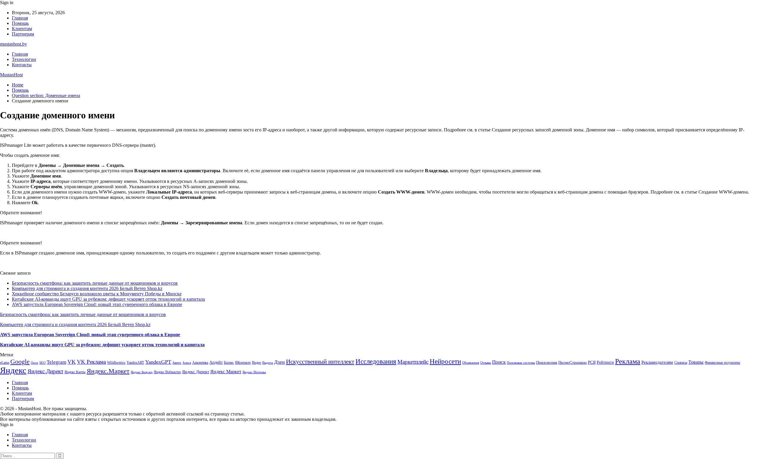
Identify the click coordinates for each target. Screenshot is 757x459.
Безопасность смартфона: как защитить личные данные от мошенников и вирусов (95, 283)
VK (71, 362)
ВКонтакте (243, 362)
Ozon (34, 362)
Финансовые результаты (722, 362)
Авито (176, 362)
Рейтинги (605, 362)
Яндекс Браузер (142, 372)
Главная (20, 17)
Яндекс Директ (195, 372)
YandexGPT (158, 362)
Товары (695, 362)
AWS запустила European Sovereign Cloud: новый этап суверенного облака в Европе (97, 304)
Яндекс (13, 370)
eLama (4, 362)
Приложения (546, 362)
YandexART (135, 362)
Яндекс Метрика (254, 372)
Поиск (499, 362)
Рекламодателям (657, 362)
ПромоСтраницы (572, 362)
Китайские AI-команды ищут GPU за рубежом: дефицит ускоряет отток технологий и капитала (108, 299)
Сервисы (680, 362)
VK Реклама (91, 362)
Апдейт (216, 362)
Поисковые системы (521, 362)
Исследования (375, 361)
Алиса (186, 362)
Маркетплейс (412, 362)
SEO (42, 362)
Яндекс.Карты (74, 372)
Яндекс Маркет (225, 371)
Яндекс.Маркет (108, 371)
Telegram (56, 362)
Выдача (267, 362)
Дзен (279, 362)
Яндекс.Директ (45, 371)
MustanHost (11, 74)
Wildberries (116, 362)
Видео (256, 362)
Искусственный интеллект (320, 361)
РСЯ (592, 362)
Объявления (470, 362)
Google (20, 361)
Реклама (627, 361)
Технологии (24, 59)
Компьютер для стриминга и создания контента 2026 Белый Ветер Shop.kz (87, 288)
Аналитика (200, 362)
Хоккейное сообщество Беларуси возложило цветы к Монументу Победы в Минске (97, 293)
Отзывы (485, 362)
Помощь (20, 23)
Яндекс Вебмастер (167, 372)
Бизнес (229, 362)
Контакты (22, 64)
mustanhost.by (13, 43)
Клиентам (22, 28)
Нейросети (445, 361)
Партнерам (23, 33)
